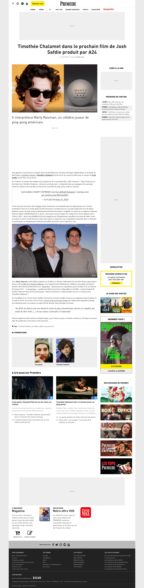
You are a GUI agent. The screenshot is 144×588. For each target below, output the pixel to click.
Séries (41, 9)
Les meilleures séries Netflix (113, 560)
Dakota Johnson (79, 560)
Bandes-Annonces (73, 9)
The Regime (46, 558)
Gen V (44, 560)
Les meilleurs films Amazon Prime (115, 569)
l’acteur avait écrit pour (55, 300)
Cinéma (33, 9)
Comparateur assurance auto (20, 581)
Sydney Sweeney (79, 562)
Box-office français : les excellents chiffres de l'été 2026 (113, 103)
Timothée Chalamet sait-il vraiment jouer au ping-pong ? (75, 403)
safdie (41, 326)
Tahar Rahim (78, 567)
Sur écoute (46, 567)
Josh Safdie (38, 364)
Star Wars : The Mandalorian (52, 564)
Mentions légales (17, 586)
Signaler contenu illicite (29, 586)
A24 (52, 326)
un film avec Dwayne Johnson (32, 284)
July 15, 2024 (62, 199)
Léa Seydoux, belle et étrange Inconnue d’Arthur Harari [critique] (115, 108)
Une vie (14, 558)
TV (50, 9)
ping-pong (47, 326)
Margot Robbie (78, 564)
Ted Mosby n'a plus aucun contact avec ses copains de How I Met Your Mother (116, 113)
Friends (45, 555)
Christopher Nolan (80, 555)
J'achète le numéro (116, 371)
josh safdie (34, 326)
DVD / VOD (59, 9)
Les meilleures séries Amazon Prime (116, 562)
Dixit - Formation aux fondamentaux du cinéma (74, 581)
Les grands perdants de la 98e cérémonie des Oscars (77, 417)
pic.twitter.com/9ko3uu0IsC (55, 195)
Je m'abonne (116, 366)
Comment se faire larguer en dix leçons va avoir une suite (115, 118)
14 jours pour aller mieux (20, 569)
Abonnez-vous (37, 4)
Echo (44, 562)
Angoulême (96, 9)
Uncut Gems (32, 289)
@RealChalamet (67, 191)
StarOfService (55, 581)
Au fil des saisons (17, 564)
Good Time (46, 286)
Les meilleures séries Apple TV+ (114, 564)
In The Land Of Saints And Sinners (23, 562)
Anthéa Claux (80, 57)
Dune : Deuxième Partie (19, 555)
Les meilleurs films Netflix (113, 567)
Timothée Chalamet (44, 175)
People (85, 9)
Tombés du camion (18, 560)
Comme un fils (16, 567)
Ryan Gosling (78, 558)
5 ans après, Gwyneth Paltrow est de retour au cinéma (31, 403)
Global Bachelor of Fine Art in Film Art (40, 581)
